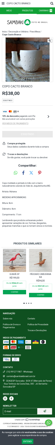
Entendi (27, 441)
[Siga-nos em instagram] (5, 398)
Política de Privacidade (38, 324)
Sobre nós (7, 318)
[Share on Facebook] (23, 173)
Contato (31, 318)
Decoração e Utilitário (18, 31)
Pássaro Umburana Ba (40, 275)
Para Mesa (35, 31)
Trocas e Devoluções (37, 330)
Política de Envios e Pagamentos (12, 326)
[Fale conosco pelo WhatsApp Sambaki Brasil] (48, 422)
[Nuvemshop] (27, 420)
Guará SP (15, 274)
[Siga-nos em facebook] (11, 398)
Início (4, 31)
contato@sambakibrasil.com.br (20, 376)
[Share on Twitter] (31, 173)
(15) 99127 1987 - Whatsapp (19, 372)
